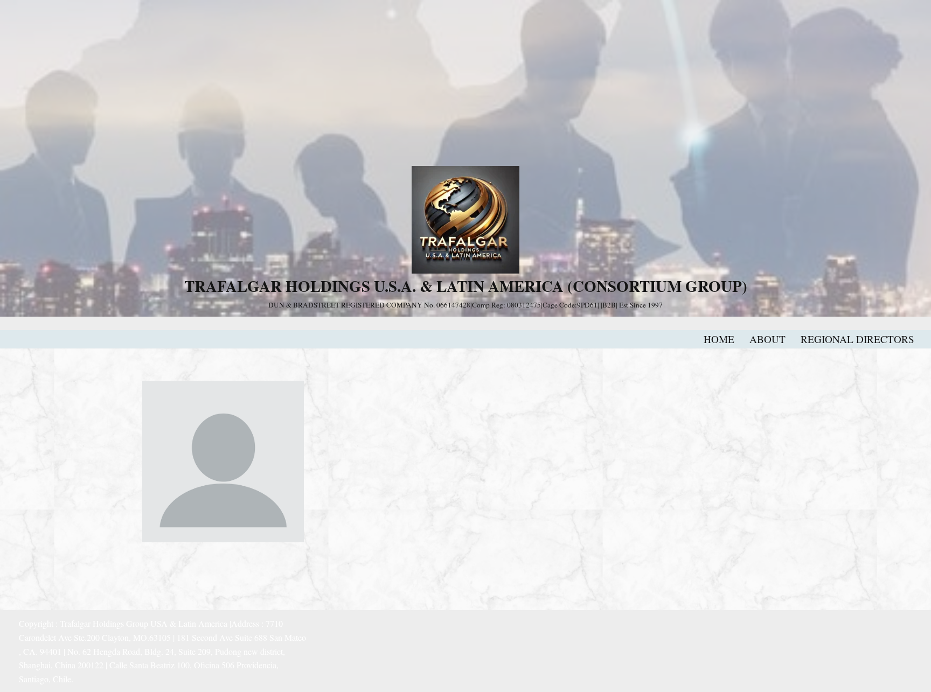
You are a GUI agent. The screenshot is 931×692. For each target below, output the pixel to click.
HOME (719, 339)
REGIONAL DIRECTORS (857, 339)
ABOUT (767, 339)
